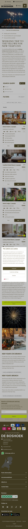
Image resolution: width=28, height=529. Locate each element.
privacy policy (21, 263)
